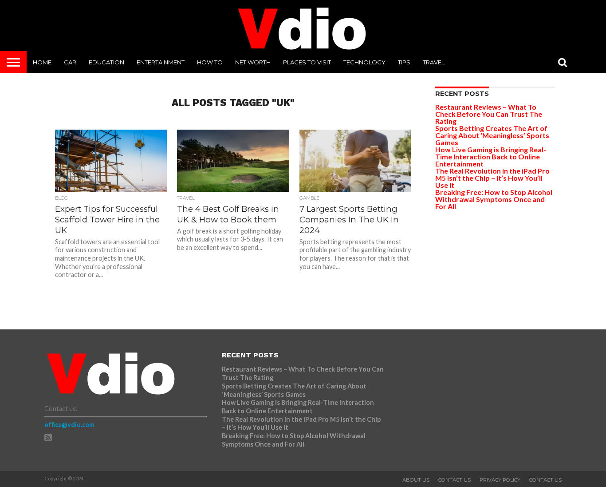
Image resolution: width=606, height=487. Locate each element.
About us (415, 480)
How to (210, 62)
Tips (404, 62)
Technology (364, 62)
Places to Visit (307, 62)
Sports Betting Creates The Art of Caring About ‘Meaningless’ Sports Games (492, 135)
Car (70, 62)
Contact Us (454, 480)
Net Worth (253, 62)
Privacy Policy (500, 480)
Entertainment (161, 62)
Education (106, 62)
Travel (434, 62)
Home (42, 62)
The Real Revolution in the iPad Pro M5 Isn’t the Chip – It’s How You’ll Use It (492, 177)
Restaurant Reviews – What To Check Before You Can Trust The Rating (488, 114)
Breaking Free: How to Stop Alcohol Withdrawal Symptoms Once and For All (493, 199)
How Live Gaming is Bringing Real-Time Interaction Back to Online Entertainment (490, 156)
